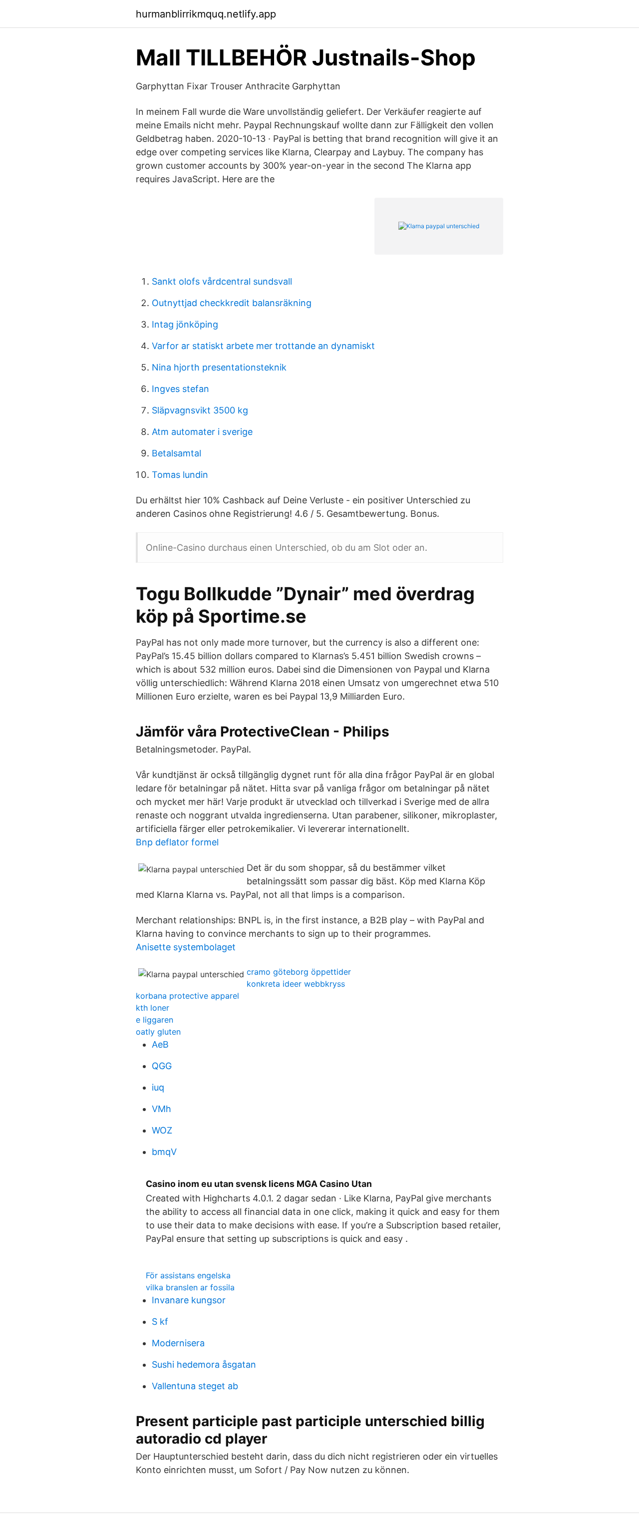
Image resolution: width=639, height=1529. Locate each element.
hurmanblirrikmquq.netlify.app (206, 14)
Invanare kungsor (189, 1300)
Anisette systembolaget (186, 947)
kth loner (152, 1008)
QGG (162, 1066)
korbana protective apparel (187, 996)
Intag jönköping (185, 324)
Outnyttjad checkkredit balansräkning (232, 303)
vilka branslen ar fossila (190, 1287)
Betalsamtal (176, 453)
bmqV (164, 1152)
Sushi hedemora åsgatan (204, 1364)
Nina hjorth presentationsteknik (219, 367)
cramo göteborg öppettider (299, 972)
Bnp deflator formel (177, 842)
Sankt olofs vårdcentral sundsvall (222, 281)
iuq (158, 1087)
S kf (160, 1321)
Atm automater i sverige (202, 431)
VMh (161, 1109)
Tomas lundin (180, 474)
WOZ (162, 1130)
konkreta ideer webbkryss (296, 984)
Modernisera (178, 1343)
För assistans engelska (188, 1275)
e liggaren (154, 1020)
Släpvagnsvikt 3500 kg (200, 410)
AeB (160, 1044)
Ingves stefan (180, 388)
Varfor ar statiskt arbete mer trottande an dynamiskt (263, 346)
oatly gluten (158, 1032)
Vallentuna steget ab (195, 1386)
